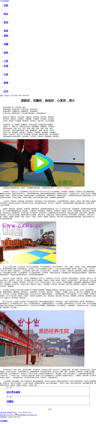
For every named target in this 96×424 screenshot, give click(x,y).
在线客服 (3, 417)
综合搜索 (3, 412)
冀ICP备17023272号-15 (7, 415)
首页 (1, 95)
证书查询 (9, 412)
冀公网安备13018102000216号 (27, 415)
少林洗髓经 (4, 421)
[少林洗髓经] (4, 1)
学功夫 (7, 95)
